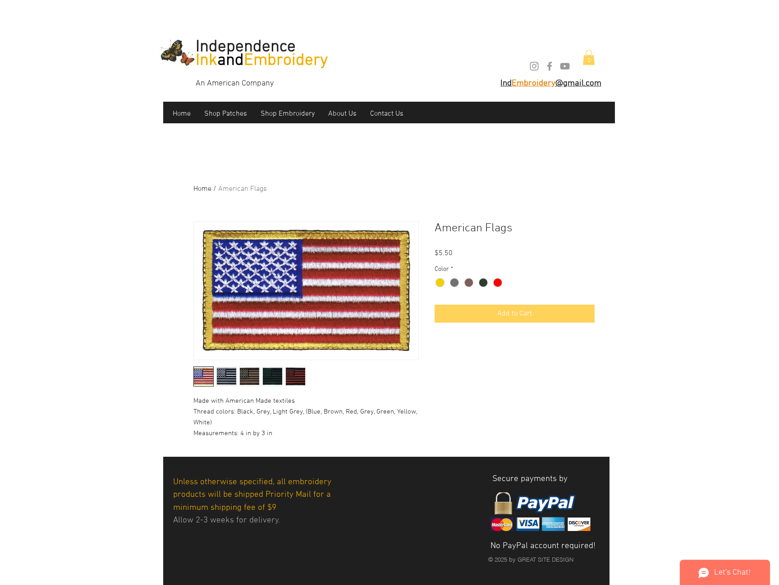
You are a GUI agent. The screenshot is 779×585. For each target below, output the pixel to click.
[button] (588, 57)
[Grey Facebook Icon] (549, 66)
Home (202, 189)
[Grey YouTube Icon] (565, 66)
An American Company (235, 83)
